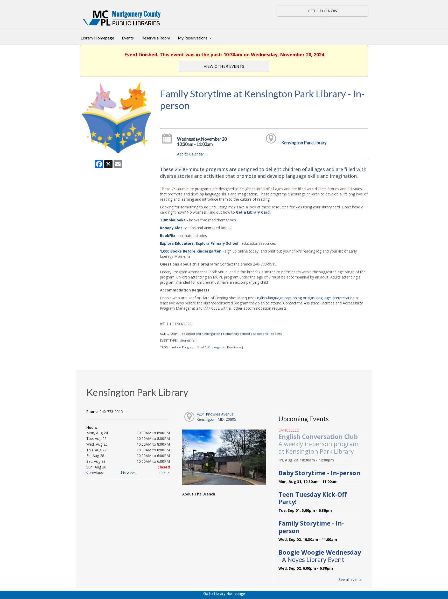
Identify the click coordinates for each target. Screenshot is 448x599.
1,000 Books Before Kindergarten (190, 251)
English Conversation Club (319, 443)
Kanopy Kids (171, 227)
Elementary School (236, 334)
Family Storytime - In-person (311, 527)
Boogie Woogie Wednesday (319, 556)
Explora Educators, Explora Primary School (199, 243)
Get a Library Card (253, 212)
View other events (224, 66)
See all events (350, 579)
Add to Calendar (190, 154)
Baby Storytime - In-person (319, 473)
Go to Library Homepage (224, 593)
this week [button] (128, 472)
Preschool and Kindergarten (200, 334)
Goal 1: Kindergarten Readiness (219, 347)
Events (128, 38)
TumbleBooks (173, 219)
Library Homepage (97, 38)
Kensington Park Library (303, 142)
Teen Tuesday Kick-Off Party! (312, 498)
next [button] (163, 472)
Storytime (187, 340)
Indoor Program (182, 347)
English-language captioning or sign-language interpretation (305, 297)
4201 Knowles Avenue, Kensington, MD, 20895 (216, 417)
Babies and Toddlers (267, 334)
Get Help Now (323, 10)
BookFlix (167, 235)
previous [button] (95, 472)
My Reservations (193, 38)
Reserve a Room (156, 38)
